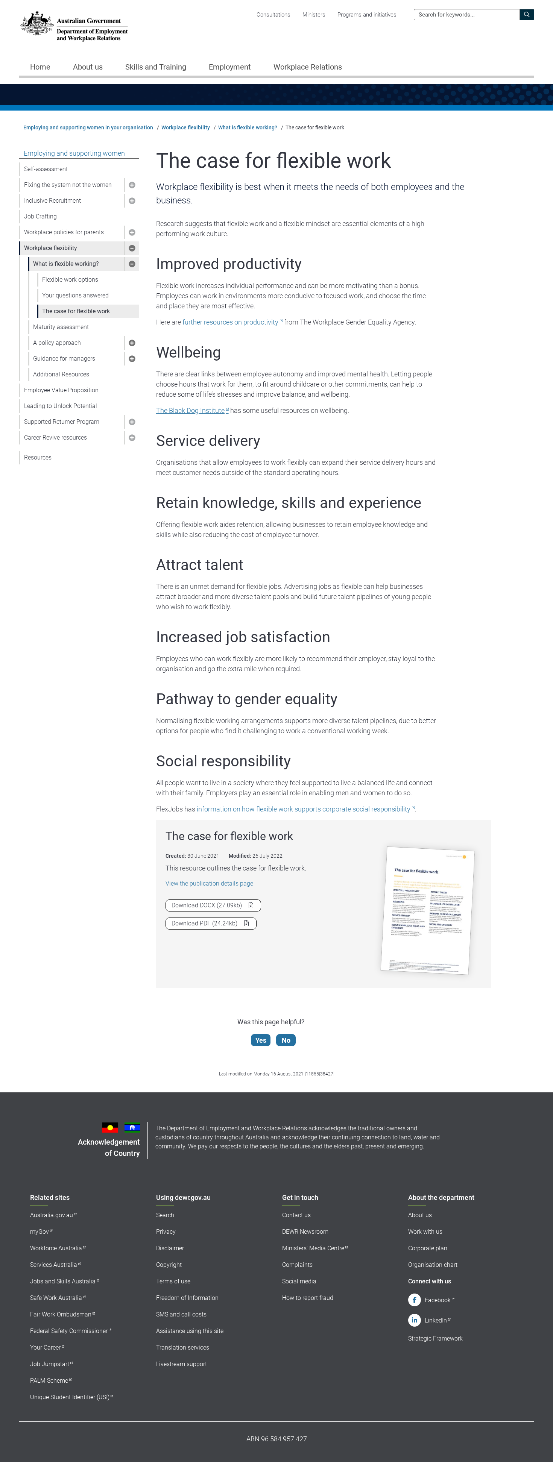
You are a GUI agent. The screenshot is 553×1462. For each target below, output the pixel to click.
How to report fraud (307, 1297)
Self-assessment (46, 169)
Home (40, 66)
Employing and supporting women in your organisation (88, 127)
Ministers (313, 14)
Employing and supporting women (74, 153)
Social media (299, 1281)
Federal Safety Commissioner (69, 1331)
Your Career (45, 1347)
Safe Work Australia (56, 1297)
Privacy (166, 1231)
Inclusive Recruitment (52, 200)
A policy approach (57, 342)
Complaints (297, 1264)
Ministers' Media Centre (313, 1248)
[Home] (74, 26)
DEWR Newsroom (305, 1231)
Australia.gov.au (51, 1215)
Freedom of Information (187, 1297)
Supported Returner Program (61, 421)
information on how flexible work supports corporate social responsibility (303, 809)
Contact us (296, 1215)
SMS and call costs (181, 1314)
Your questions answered (75, 295)
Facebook (438, 1300)
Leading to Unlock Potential (60, 405)
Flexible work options (70, 279)
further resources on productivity (230, 322)
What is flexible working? (247, 127)
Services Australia (53, 1264)
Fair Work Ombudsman (60, 1314)
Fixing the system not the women (68, 184)
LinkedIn (436, 1320)
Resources (38, 457)
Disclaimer (170, 1248)
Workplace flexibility (185, 127)
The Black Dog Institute (190, 410)
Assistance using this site (189, 1331)
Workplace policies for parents (64, 232)
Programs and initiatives (367, 14)
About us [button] (88, 66)
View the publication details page (209, 883)
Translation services (182, 1347)
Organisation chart (432, 1264)
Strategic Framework (435, 1338)
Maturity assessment (61, 327)
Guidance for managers (64, 358)
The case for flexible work (76, 311)
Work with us (425, 1231)
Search (165, 1215)
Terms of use (173, 1281)
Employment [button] (230, 66)
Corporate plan (427, 1248)
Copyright (169, 1264)
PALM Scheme (49, 1380)
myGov (39, 1231)
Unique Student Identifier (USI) (69, 1397)
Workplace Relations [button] (307, 66)
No (286, 1040)
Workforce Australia (56, 1248)
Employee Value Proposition (61, 390)
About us (420, 1215)
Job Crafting (40, 216)
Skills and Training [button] (155, 66)
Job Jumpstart (49, 1364)
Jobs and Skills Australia (63, 1281)
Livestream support (181, 1364)
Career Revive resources (55, 437)
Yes (260, 1040)
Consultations (273, 14)
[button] (131, 185)
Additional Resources (61, 374)
